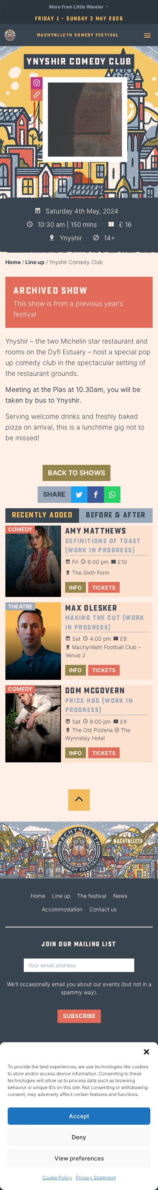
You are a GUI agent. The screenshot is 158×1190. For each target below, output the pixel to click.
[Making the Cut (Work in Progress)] (33, 641)
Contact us (103, 909)
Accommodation (62, 909)
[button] (146, 1052)
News (120, 895)
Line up (34, 262)
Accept (79, 1116)
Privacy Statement (96, 1177)
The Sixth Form (90, 572)
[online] (37, 95)
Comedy (20, 529)
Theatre (20, 606)
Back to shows (76, 473)
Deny (79, 1137)
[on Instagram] (37, 83)
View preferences (79, 1158)
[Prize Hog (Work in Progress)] (33, 724)
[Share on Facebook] (95, 494)
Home (13, 262)
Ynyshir (71, 238)
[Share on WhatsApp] (112, 494)
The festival (91, 895)
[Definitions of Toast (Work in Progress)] (33, 561)
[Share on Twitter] (79, 494)
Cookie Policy (57, 1177)
